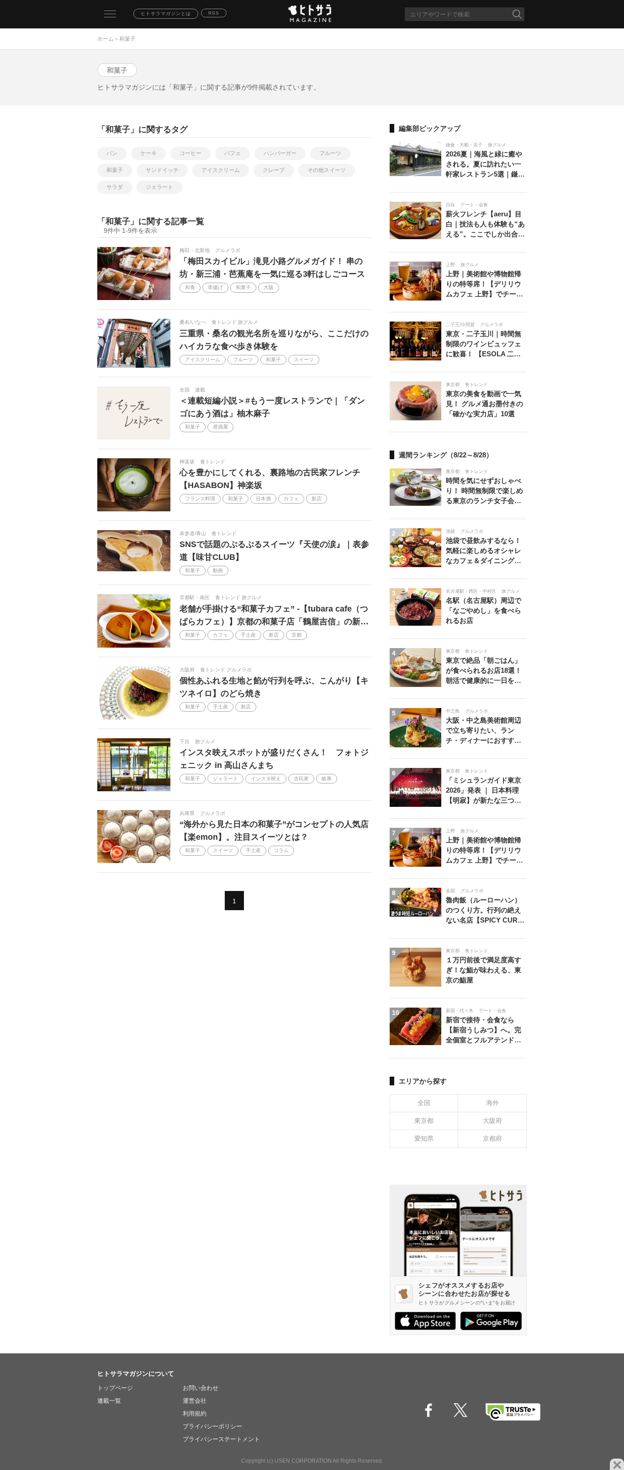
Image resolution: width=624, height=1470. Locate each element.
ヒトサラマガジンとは (166, 13)
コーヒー (190, 153)
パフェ (232, 153)
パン (111, 153)
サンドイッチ (162, 170)
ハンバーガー (280, 153)
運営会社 (194, 1400)
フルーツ (330, 153)
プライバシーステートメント (221, 1439)
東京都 (424, 1120)
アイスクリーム (220, 170)
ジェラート (159, 187)
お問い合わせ (200, 1387)
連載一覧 (109, 1400)
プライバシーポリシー (212, 1426)
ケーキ (148, 153)
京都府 (492, 1138)
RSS (213, 13)
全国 (424, 1102)
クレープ (274, 170)
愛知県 (424, 1138)
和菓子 (114, 170)
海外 (492, 1102)
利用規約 (194, 1413)
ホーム (105, 39)
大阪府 (492, 1120)
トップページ (115, 1387)
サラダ (114, 187)
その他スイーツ (326, 170)
